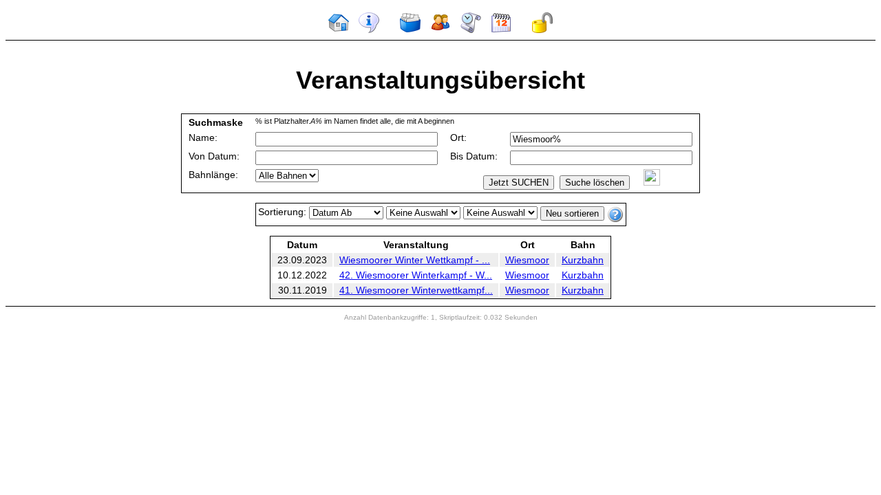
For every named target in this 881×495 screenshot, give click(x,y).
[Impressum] (369, 30)
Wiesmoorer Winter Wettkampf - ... (414, 259)
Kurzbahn (583, 259)
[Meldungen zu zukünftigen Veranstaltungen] (501, 30)
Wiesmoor (527, 259)
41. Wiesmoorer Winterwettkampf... (416, 290)
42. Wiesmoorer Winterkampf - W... (415, 275)
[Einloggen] (542, 30)
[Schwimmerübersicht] (440, 30)
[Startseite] (339, 30)
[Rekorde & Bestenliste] (471, 30)
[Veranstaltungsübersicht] (410, 30)
